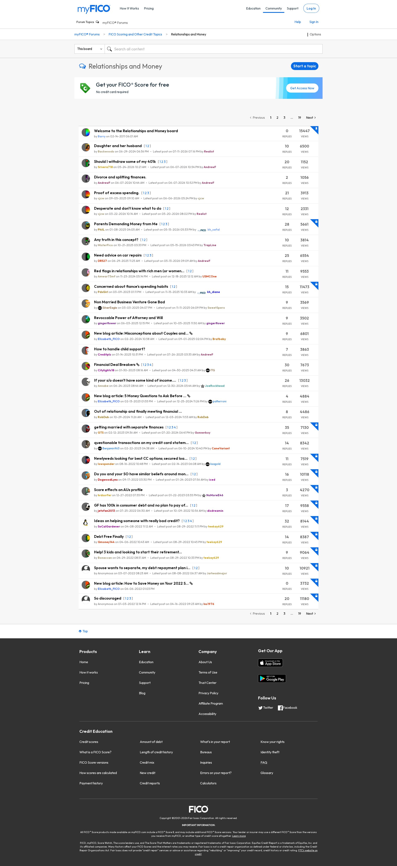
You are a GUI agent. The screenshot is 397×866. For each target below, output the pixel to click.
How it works (88, 672)
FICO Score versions (93, 762)
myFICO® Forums (115, 23)
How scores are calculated (98, 773)
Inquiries (206, 762)
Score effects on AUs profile (118, 489)
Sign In (313, 22)
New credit (147, 773)
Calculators (208, 783)
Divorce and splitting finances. (120, 177)
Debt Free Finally (109, 536)
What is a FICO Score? (95, 752)
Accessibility (207, 714)
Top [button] (85, 631)
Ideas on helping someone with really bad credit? (137, 520)
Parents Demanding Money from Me (126, 223)
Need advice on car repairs (118, 255)
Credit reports (150, 783)
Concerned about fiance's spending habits (131, 286)
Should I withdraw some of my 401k (125, 161)
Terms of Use (207, 672)
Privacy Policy (208, 693)
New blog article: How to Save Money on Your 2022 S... (142, 583)
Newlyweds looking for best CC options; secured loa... (141, 458)
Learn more (239, 835)
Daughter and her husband (118, 145)
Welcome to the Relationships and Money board (136, 130)
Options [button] (315, 34)
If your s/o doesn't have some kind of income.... (135, 380)
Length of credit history (156, 752)
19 (299, 117)
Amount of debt (151, 742)
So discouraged (108, 598)
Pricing (149, 8)
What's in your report (215, 742)
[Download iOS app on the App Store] (270, 663)
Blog (142, 693)
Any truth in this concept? (116, 239)
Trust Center (207, 683)
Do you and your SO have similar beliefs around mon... (141, 474)
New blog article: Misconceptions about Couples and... (141, 333)
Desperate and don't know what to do (128, 208)
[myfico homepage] (94, 9)
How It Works (129, 8)
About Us (205, 662)
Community (273, 8)
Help (297, 22)
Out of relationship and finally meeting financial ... (138, 411)
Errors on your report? (216, 773)
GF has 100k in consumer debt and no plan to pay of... (141, 505)
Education (253, 8)
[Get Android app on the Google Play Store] (272, 678)
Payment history (91, 783)
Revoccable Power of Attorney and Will (128, 317)
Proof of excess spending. (117, 192)
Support (292, 8)
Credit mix (147, 762)
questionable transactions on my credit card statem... (142, 442)
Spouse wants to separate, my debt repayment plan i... (142, 567)
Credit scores (88, 742)
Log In (311, 8)
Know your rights (273, 742)
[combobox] (214, 49)
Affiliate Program (210, 703)
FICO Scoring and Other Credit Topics (135, 34)
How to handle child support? (119, 349)
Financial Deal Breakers (115, 364)
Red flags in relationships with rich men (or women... (139, 271)
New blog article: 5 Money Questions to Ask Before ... (140, 395)
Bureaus (206, 752)
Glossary (267, 773)
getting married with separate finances (129, 427)
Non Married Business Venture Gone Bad (129, 302)
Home (83, 662)
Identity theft (270, 752)
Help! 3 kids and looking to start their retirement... (138, 552)
